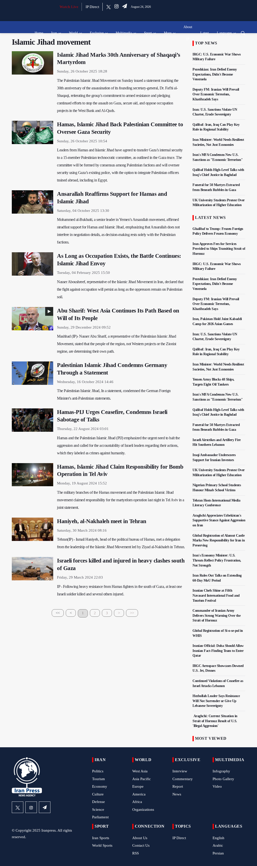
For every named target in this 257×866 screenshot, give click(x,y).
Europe (138, 786)
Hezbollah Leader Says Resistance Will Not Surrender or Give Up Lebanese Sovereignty (216, 701)
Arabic (218, 845)
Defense (98, 802)
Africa (137, 802)
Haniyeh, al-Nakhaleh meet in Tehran (101, 521)
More (167, 33)
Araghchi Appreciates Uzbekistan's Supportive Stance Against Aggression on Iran (218, 520)
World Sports (102, 845)
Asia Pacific (141, 779)
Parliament (100, 817)
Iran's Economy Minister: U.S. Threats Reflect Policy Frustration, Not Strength (216, 560)
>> (132, 613)
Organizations (143, 810)
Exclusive (97, 33)
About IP (187, 33)
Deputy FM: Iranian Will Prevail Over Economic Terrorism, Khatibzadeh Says (215, 94)
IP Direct (92, 7)
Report (177, 786)
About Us (139, 838)
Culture (98, 794)
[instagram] (116, 7)
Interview (179, 771)
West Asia (140, 771)
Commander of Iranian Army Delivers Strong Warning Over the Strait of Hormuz (216, 615)
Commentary (182, 779)
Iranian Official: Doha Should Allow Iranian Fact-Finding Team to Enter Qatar (218, 650)
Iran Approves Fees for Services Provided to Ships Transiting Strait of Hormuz (218, 249)
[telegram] (124, 7)
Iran (54, 33)
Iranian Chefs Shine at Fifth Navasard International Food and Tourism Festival (216, 595)
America (139, 794)
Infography (221, 771)
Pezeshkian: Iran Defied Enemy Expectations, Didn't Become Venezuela (214, 74)
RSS (135, 853)
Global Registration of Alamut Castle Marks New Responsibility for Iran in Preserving (218, 540)
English (218, 838)
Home (39, 33)
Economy (99, 786)
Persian (218, 853)
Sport (148, 33)
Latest (204, 33)
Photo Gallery (223, 779)
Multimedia (124, 33)
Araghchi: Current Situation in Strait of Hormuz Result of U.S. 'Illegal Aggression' (214, 721)
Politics (97, 771)
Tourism (98, 779)
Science (98, 810)
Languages (224, 33)
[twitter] (108, 7)
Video (217, 786)
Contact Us (141, 845)
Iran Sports (100, 838)
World (73, 33)
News (176, 794)
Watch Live (68, 7)
